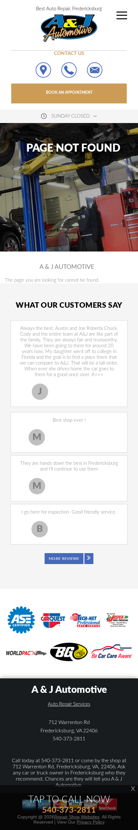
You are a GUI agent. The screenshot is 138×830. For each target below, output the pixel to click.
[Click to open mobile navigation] (121, 15)
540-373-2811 (69, 738)
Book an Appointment (69, 92)
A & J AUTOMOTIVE (66, 267)
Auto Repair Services (69, 704)
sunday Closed (70, 116)
